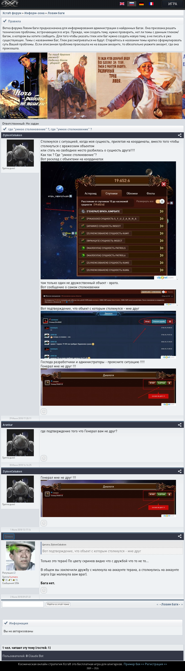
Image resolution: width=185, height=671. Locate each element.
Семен (9, 536)
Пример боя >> (134, 664)
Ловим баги (56, 13)
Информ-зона (34, 13)
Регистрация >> (156, 664)
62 (14, 572)
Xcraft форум (11, 13)
